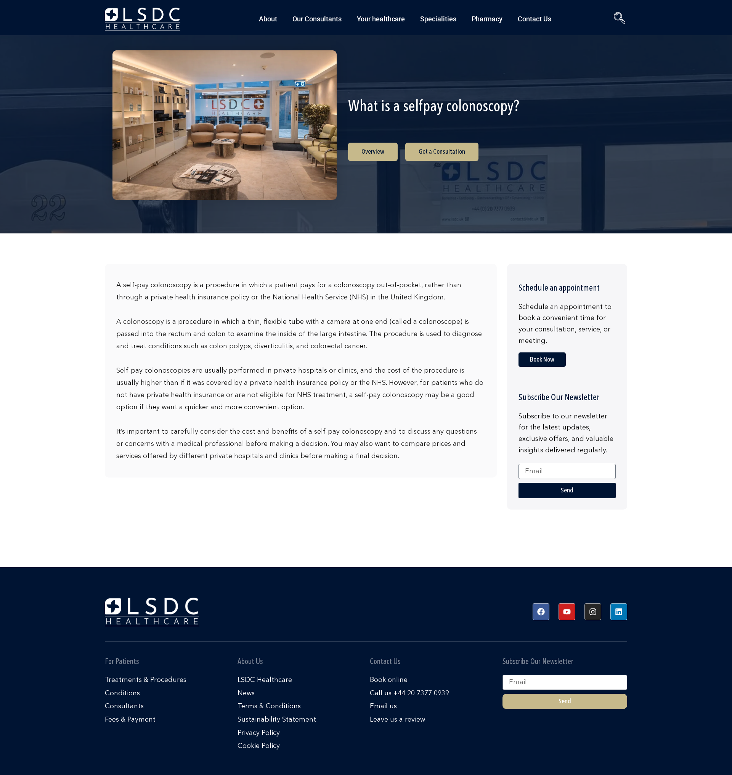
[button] (617, 19)
